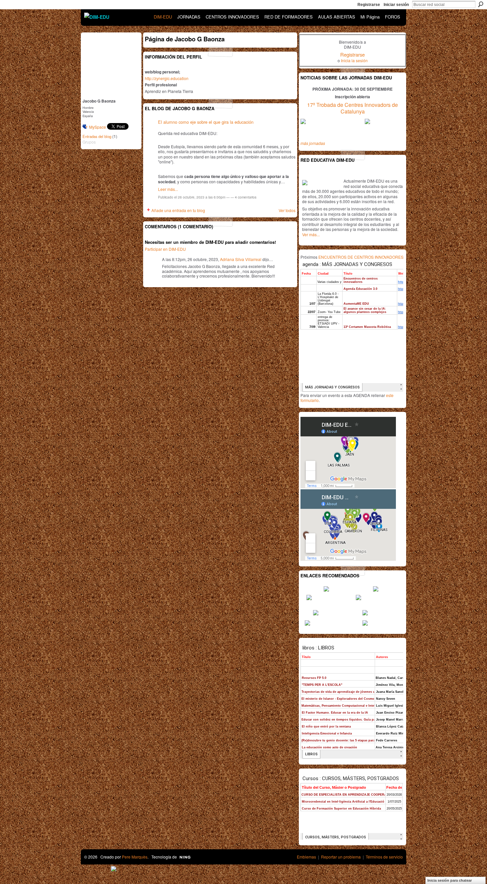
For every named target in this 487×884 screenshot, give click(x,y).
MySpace (97, 127)
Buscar (480, 4)
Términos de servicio (384, 857)
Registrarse (368, 4)
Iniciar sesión (396, 4)
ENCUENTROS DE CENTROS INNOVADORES (361, 257)
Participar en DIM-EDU (165, 249)
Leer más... (168, 189)
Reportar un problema (341, 857)
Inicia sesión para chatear (449, 880)
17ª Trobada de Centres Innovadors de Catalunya (352, 108)
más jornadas (312, 143)
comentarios (245, 197)
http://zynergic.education (167, 78)
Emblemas (306, 857)
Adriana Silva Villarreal (240, 259)
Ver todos (287, 210)
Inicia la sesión (354, 60)
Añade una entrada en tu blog (178, 210)
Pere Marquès (134, 857)
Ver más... (311, 234)
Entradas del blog (96, 136)
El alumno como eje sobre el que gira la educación (205, 122)
